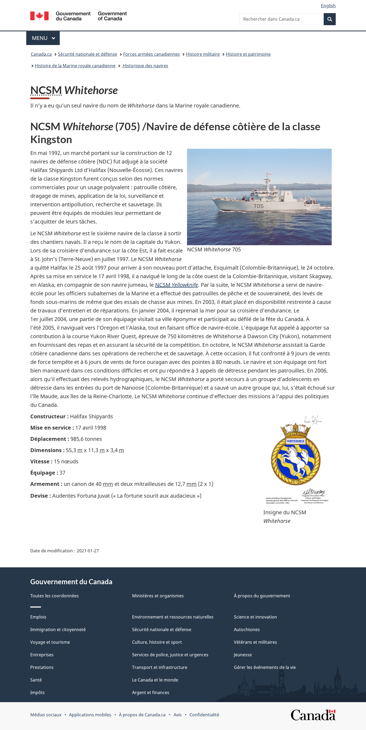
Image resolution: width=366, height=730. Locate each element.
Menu (46, 38)
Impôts (37, 692)
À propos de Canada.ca (142, 715)
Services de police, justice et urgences (170, 655)
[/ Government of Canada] (78, 17)
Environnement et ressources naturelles (173, 617)
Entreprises (42, 655)
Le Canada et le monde (155, 680)
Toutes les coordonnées (54, 596)
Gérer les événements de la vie (265, 667)
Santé (36, 680)
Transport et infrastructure (159, 667)
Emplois (38, 617)
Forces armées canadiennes (151, 54)
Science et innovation (255, 617)
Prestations (42, 667)
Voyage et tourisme (50, 642)
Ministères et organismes (158, 596)
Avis (178, 715)
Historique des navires (145, 66)
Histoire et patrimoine (248, 54)
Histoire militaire (203, 54)
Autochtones (247, 629)
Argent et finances (150, 692)
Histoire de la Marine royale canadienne (75, 66)
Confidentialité (204, 715)
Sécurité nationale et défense (87, 54)
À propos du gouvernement (262, 596)
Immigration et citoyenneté (58, 629)
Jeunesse (243, 655)
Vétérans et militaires (255, 642)
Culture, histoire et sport (157, 642)
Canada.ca (41, 54)
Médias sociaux (45, 715)
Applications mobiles (90, 715)
